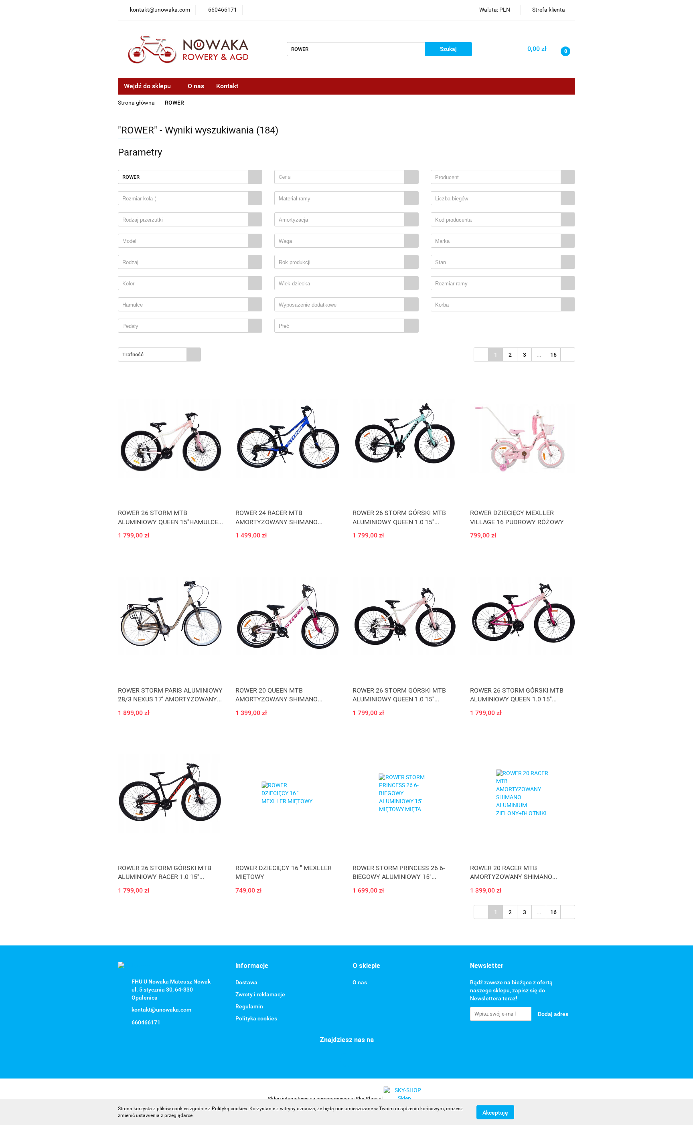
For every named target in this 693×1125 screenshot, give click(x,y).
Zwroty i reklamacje (260, 994)
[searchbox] (498, 177)
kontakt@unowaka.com (161, 1009)
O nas (196, 86)
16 (553, 354)
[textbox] (339, 177)
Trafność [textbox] (133, 354)
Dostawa (246, 982)
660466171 (146, 1022)
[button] (251, 966)
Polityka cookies (256, 1018)
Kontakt (227, 86)
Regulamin (249, 1006)
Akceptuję (495, 1112)
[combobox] (346, 177)
